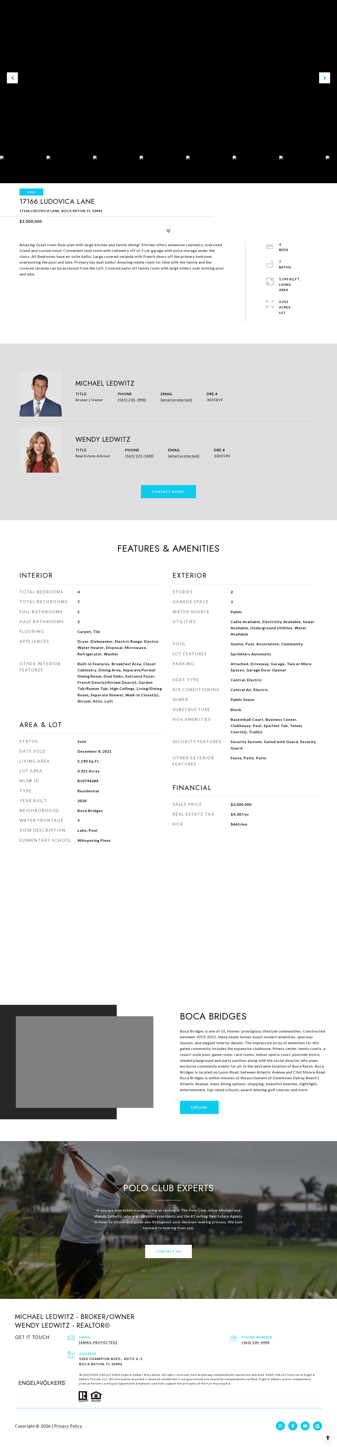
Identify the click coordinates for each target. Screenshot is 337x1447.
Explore (199, 1107)
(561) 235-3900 (132, 400)
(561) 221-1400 (139, 456)
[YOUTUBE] (305, 1426)
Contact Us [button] (168, 1251)
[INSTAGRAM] (280, 1426)
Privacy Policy (68, 1425)
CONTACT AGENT (168, 491)
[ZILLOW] (317, 1426)
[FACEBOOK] (292, 1426)
